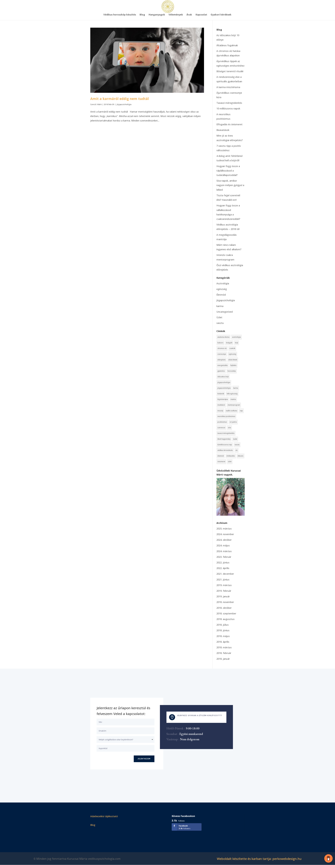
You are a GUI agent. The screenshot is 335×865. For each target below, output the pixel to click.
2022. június (222, 562)
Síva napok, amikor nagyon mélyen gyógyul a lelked (230, 185)
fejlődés (233, 365)
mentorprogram (234, 405)
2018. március (224, 647)
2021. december (225, 573)
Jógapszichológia (124, 104)
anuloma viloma (223, 337)
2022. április (222, 568)
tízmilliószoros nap (224, 445)
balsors (220, 343)
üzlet (229, 461)
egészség (221, 289)
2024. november (225, 534)
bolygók (229, 343)
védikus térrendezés (225, 450)
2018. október (224, 607)
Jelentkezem (144, 759)
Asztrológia (222, 283)
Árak (189, 15)
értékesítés (231, 456)
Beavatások (222, 130)
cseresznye (221, 354)
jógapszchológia (223, 382)
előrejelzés (221, 360)
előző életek (232, 360)
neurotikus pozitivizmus (226, 416)
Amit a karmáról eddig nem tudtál (119, 98)
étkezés (240, 456)
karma (219, 306)
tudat (235, 439)
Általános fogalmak (227, 45)
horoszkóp (232, 371)
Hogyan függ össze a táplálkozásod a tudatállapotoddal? (228, 171)
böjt (236, 343)
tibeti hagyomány (223, 439)
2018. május (223, 636)
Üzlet (219, 317)
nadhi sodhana (231, 411)
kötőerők (220, 394)
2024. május (223, 545)
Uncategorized (224, 311)
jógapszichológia (224, 388)
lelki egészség (232, 394)
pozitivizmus (222, 422)
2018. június (222, 630)
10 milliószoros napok (228, 108)
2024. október (224, 539)
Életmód (221, 294)
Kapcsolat (201, 15)
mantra (233, 399)
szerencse (221, 427)
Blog (142, 15)
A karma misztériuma (228, 87)
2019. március (224, 585)
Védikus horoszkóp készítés (119, 15)
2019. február (223, 590)
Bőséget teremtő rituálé (229, 71)
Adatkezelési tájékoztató (104, 816)
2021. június (222, 579)
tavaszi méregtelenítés (225, 433)
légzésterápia (222, 399)
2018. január (223, 658)
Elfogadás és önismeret (229, 124)
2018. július (222, 624)
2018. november (225, 602)
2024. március (224, 551)
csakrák (232, 348)
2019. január (223, 596)
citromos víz (222, 348)
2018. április (222, 641)
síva (229, 427)
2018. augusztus (225, 619)
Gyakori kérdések (221, 15)
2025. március (224, 528)
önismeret (221, 461)
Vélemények (176, 15)
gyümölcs (221, 371)
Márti (99, 104)
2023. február (223, 556)
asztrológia (236, 337)
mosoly (220, 411)
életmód (220, 456)
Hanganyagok (157, 15)
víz (237, 450)
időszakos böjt (223, 377)
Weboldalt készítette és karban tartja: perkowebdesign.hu (259, 858)
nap (241, 411)
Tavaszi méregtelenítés (229, 102)
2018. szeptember (226, 613)
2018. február (223, 653)
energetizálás (222, 365)
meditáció (221, 405)
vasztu (220, 323)
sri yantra (233, 422)
